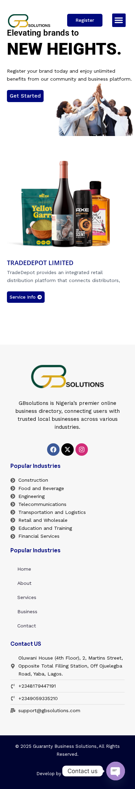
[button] (119, 20)
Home (24, 569)
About (24, 583)
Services (26, 597)
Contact (26, 625)
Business (27, 611)
